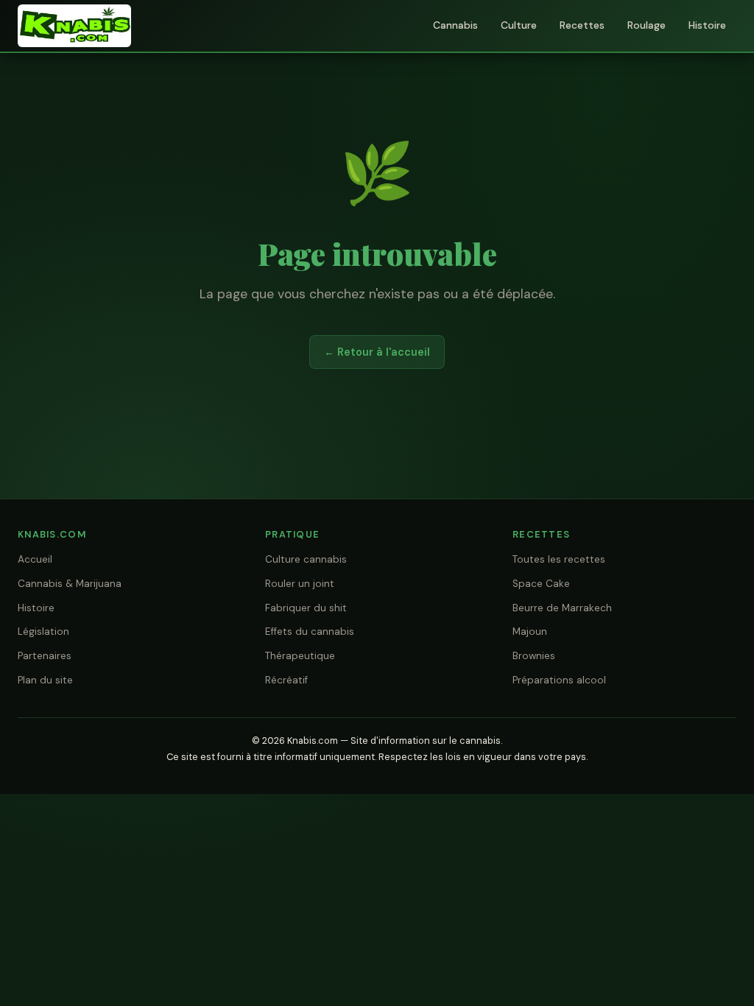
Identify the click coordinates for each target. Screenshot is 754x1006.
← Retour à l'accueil (377, 352)
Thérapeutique (300, 656)
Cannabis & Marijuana (69, 583)
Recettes (582, 25)
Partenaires (44, 656)
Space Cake (541, 583)
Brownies (533, 656)
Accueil (35, 559)
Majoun (529, 631)
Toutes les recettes (558, 559)
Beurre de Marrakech (562, 608)
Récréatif (286, 680)
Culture (519, 25)
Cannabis (455, 25)
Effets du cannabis (309, 631)
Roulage (646, 25)
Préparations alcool (559, 680)
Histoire (707, 25)
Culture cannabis (306, 559)
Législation (43, 631)
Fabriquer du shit (306, 608)
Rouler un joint (299, 583)
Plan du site (45, 680)
